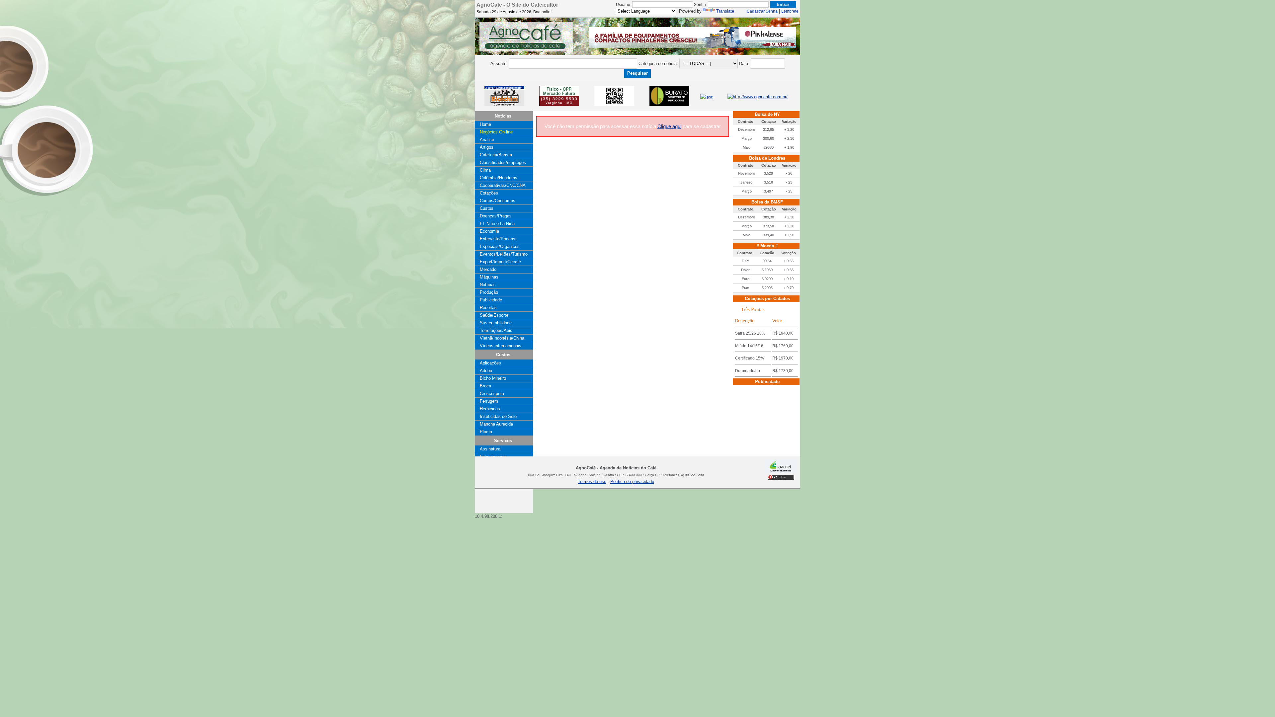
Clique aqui (669, 126)
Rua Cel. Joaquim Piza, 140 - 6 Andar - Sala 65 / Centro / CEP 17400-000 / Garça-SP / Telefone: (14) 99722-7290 (616, 475)
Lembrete (790, 11)
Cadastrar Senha (762, 11)
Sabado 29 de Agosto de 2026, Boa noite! (514, 12)
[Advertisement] (491, 494)
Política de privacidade (632, 481)
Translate (725, 11)
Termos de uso (592, 481)
